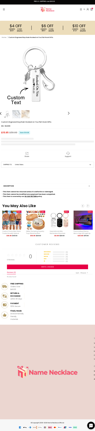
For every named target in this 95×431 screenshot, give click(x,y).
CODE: (19, 30)
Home (4, 37)
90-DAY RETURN (31, 196)
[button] (3, 9)
